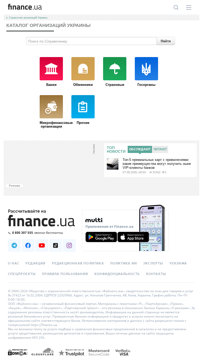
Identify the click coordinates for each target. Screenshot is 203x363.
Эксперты (153, 263)
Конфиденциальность (117, 274)
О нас (13, 263)
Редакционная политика (78, 263)
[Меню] (188, 7)
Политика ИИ (123, 263)
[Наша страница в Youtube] (41, 245)
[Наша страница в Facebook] (28, 245)
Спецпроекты (22, 274)
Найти (166, 40)
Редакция (36, 263)
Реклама (178, 263)
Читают (160, 149)
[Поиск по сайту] (176, 7)
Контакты (156, 274)
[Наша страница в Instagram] (69, 245)
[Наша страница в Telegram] (14, 245)
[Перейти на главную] (25, 7)
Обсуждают (140, 149)
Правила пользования (65, 274)
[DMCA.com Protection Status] (17, 352)
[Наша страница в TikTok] (55, 245)
